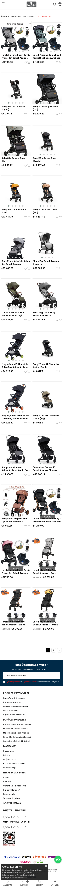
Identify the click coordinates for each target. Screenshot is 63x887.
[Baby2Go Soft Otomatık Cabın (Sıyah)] (47, 347)
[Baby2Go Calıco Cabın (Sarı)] (16, 192)
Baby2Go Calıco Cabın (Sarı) (13, 211)
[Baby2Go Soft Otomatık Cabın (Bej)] (47, 398)
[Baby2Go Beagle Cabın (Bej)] (16, 141)
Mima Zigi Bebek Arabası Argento (46, 263)
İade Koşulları (9, 794)
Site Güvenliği (9, 767)
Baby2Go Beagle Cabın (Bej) (13, 159)
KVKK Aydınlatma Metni (14, 763)
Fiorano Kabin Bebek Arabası (17, 724)
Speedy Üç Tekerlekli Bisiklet (16, 741)
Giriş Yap (7, 781)
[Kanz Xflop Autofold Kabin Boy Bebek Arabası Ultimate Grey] (16, 244)
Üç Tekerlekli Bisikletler (14, 714)
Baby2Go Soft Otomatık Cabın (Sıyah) (46, 366)
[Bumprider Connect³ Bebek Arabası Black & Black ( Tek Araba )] (47, 450)
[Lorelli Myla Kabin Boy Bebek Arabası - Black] (16, 604)
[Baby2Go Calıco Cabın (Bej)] (47, 192)
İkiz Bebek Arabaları (12, 702)
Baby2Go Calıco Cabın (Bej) (45, 211)
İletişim (6, 755)
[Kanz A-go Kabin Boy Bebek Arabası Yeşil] (16, 295)
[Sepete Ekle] (28, 62)
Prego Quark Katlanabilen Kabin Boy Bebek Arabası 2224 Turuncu (15, 417)
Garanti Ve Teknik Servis (14, 786)
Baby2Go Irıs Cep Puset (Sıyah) (14, 108)
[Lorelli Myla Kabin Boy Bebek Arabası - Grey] (47, 553)
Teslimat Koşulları (11, 798)
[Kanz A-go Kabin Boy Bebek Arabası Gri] (47, 295)
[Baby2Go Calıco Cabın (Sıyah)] (47, 141)
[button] (9, 51)
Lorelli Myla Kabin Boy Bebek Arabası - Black (13, 623)
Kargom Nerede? (11, 790)
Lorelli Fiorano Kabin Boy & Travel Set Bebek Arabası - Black (47, 520)
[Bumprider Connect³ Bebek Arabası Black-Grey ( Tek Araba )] (16, 450)
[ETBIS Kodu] (9, 839)
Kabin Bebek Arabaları (14, 698)
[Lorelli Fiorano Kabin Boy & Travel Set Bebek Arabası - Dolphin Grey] (16, 38)
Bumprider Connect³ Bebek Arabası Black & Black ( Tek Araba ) (45, 469)
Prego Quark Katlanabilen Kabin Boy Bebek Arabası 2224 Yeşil (15, 366)
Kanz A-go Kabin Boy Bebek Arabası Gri (44, 314)
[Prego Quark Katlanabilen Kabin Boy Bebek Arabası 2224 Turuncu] (16, 398)
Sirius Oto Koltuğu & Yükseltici (17, 737)
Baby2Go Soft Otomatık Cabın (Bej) (46, 417)
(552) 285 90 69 (15, 817)
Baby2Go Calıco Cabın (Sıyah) (45, 159)
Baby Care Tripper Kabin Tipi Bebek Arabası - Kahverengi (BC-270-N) (14, 520)
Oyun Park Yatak (11, 710)
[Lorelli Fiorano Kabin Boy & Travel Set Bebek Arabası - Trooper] (47, 38)
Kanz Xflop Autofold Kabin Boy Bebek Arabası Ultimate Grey (15, 263)
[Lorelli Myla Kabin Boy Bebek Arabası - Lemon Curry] (47, 604)
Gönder (55, 676)
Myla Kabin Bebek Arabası (15, 728)
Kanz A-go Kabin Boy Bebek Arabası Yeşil (12, 314)
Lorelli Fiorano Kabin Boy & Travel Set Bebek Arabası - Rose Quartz (15, 572)
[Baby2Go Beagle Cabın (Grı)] (47, 89)
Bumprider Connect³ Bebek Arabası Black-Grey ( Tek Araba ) (15, 469)
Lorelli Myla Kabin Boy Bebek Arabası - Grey (44, 572)
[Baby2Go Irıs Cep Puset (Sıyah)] (16, 89)
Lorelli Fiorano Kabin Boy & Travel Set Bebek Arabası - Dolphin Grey (15, 56)
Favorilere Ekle (25, 62)
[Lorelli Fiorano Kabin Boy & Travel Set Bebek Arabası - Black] (47, 501)
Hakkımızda (8, 751)
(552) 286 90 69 (15, 827)
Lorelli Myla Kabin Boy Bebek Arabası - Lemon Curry (45, 623)
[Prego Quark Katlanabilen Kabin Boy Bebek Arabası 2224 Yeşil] (16, 347)
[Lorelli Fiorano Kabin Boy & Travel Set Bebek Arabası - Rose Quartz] (16, 553)
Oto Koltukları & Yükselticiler (16, 706)
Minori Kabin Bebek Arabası (16, 733)
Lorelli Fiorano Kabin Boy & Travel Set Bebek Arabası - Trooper (47, 56)
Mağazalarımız (10, 759)
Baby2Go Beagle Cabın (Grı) (45, 108)
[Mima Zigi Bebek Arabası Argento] (47, 244)
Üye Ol (6, 777)
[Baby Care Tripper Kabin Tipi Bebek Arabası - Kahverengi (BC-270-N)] (16, 501)
